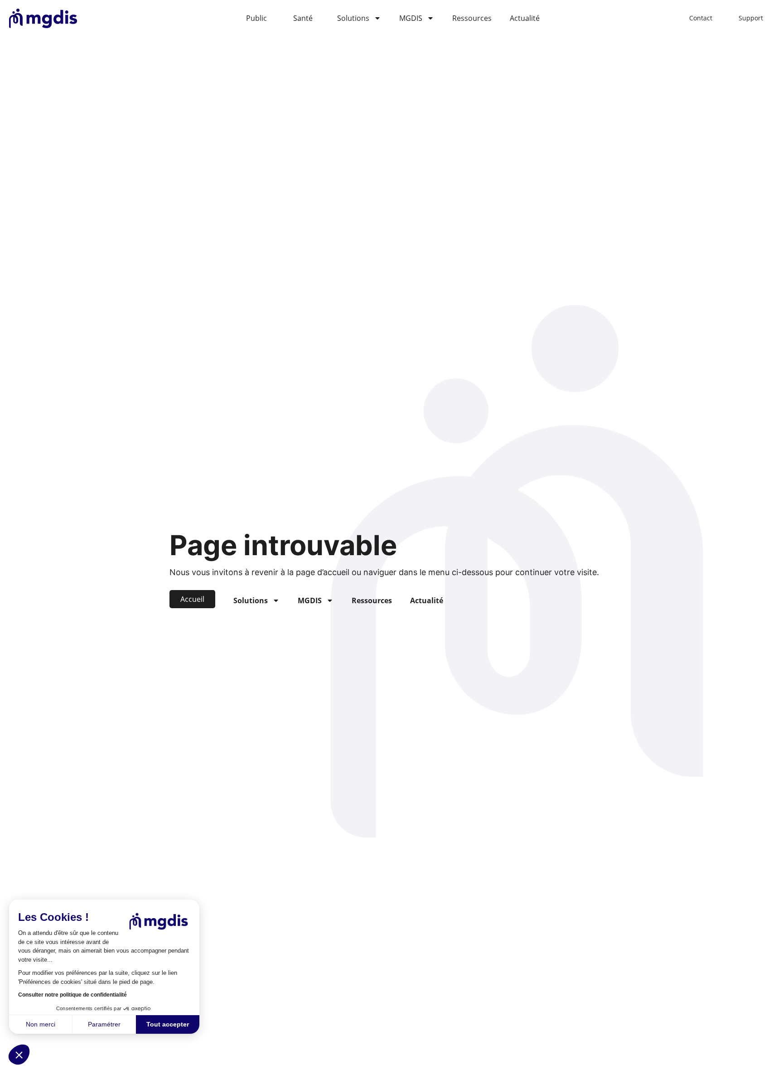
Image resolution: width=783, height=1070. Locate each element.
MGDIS (410, 18)
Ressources (472, 18)
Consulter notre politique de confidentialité (72, 995)
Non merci (40, 1024)
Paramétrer (104, 1024)
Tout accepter (167, 1024)
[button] (19, 1054)
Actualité (525, 18)
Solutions (353, 18)
